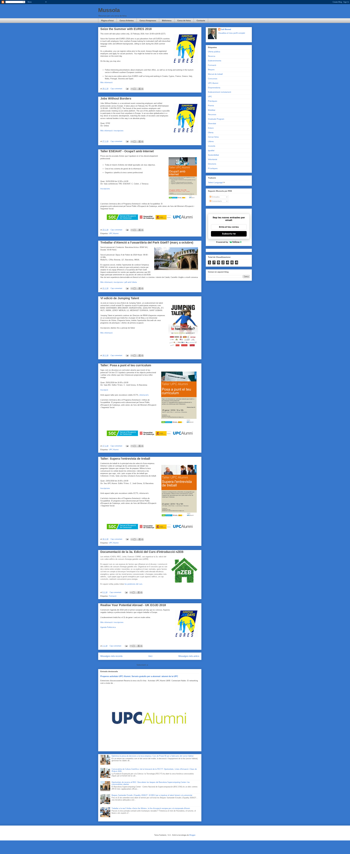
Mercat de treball (215, 74)
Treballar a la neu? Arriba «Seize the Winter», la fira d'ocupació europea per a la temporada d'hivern (151, 808)
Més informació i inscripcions (111, 622)
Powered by (222, 242)
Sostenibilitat (213, 155)
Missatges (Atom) (156, 665)
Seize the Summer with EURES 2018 (126, 29)
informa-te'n (143, 395)
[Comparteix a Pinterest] (142, 88)
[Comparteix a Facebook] (139, 88)
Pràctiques (212, 101)
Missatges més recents (111, 656)
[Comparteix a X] (137, 88)
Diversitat (212, 123)
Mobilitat (211, 110)
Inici (150, 656)
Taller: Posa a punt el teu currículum (125, 365)
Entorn (211, 128)
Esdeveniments (214, 61)
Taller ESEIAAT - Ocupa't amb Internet (127, 151)
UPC (210, 96)
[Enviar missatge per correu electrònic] (127, 89)
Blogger (192, 835)
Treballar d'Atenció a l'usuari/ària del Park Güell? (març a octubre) (146, 242)
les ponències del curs (133, 584)
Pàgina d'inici (107, 20)
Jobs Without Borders (115, 98)
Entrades (215, 197)
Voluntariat (212, 159)
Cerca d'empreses (148, 20)
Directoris (212, 164)
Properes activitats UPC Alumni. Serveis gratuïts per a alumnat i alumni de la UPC (139, 676)
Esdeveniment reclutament (219, 92)
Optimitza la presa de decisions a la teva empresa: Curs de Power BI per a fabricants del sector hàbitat (152, 756)
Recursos (212, 114)
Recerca (211, 56)
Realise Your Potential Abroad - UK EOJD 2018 (133, 605)
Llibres (211, 141)
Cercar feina (213, 137)
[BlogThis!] (134, 88)
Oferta (210, 132)
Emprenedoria (214, 88)
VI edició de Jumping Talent (119, 298)
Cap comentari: (117, 89)
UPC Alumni (114, 233)
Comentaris (216, 201)
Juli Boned (226, 29)
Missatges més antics (188, 656)
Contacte (201, 20)
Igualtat (211, 150)
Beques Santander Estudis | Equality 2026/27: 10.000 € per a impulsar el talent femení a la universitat (152, 795)
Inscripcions (105, 189)
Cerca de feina (184, 20)
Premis (211, 105)
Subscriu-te (229, 233)
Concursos (212, 78)
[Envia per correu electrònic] (132, 88)
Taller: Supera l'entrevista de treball (125, 458)
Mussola (109, 10)
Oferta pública (214, 52)
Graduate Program (216, 119)
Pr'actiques (213, 168)
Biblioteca (166, 20)
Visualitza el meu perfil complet (231, 33)
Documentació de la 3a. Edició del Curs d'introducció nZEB (141, 552)
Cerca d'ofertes (127, 20)
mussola (211, 146)
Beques (211, 69)
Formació (112, 596)
